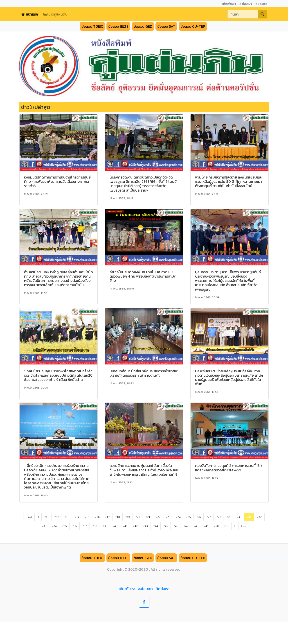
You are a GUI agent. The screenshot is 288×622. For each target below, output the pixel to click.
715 (87, 517)
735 (64, 526)
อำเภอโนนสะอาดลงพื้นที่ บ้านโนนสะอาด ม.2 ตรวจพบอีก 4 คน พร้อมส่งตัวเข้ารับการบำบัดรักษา (143, 276)
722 (158, 517)
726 (198, 517)
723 (168, 517)
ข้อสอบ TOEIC (92, 26)
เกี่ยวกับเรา (127, 588)
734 (54, 526)
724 (178, 517)
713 (67, 517)
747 (186, 526)
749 (206, 526)
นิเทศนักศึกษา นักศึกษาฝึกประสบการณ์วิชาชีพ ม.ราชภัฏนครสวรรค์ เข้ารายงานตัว (144, 373)
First (29, 517)
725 (188, 517)
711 (46, 517)
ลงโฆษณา (145, 588)
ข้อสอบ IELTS (118, 26)
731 (249, 517)
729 (229, 517)
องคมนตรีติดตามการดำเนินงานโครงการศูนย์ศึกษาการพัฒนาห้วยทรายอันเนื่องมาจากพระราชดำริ (57, 181)
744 (155, 526)
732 (259, 517)
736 (74, 526)
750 (216, 526)
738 (94, 526)
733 (44, 526)
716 (97, 517)
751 (226, 526)
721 (148, 517)
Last (243, 526)
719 (127, 517)
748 (196, 526)
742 (135, 526)
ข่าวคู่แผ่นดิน (57, 14)
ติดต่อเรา (162, 588)
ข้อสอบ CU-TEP (192, 26)
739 (105, 526)
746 (175, 526)
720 (137, 517)
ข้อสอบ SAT (166, 26)
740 (115, 526)
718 (117, 517)
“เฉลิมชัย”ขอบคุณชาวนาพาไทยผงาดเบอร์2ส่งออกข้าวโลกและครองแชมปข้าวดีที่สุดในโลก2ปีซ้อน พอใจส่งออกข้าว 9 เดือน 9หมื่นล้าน (58, 375)
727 (208, 517)
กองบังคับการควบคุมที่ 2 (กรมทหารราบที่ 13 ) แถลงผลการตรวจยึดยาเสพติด (228, 468)
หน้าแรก (31, 14)
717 (107, 517)
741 (125, 526)
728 (218, 517)
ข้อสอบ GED (143, 26)
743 (145, 526)
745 (165, 526)
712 (56, 517)
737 (84, 526)
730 (239, 517)
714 (77, 517)
